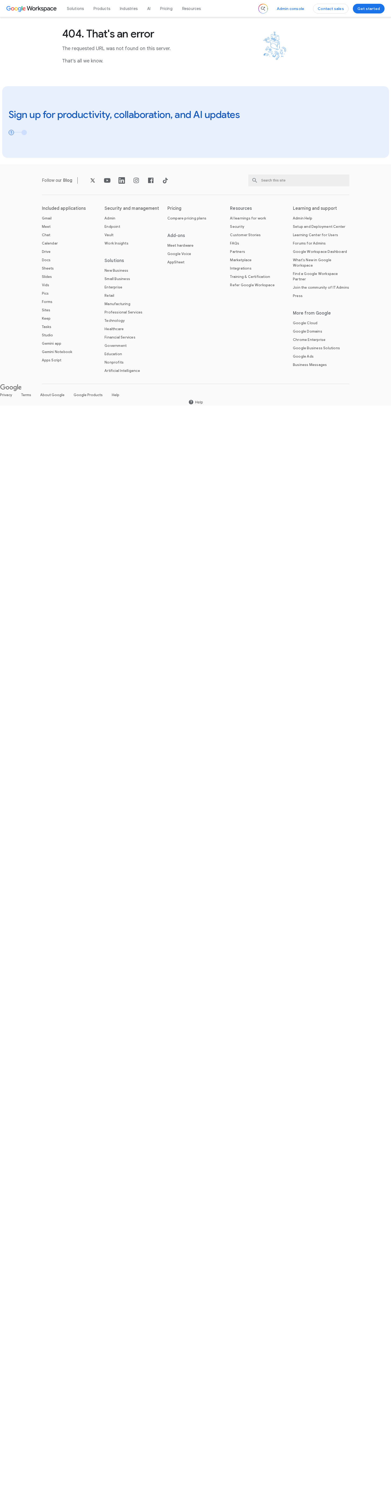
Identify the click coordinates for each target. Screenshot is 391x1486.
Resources (191, 8)
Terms (26, 395)
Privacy (6, 395)
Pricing (166, 8)
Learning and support (315, 208)
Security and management (132, 208)
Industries (129, 8)
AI (148, 8)
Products (102, 8)
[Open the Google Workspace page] (32, 8)
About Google (52, 395)
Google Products (88, 395)
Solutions (75, 8)
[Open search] (263, 8)
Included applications (64, 208)
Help (115, 395)
